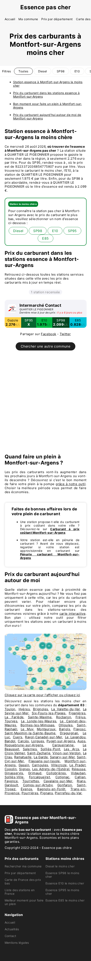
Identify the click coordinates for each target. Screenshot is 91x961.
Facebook (48, 334)
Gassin (24, 765)
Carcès (23, 741)
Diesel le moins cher (60, 866)
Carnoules (40, 765)
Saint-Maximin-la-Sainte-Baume (30, 733)
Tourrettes (30, 781)
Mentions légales (17, 942)
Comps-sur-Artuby (37, 785)
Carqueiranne (63, 745)
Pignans (46, 793)
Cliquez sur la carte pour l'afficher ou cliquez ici (42, 695)
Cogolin (11, 769)
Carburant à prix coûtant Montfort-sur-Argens (50, 530)
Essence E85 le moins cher (65, 900)
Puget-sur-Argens (61, 741)
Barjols (64, 729)
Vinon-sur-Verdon (66, 753)
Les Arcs (71, 749)
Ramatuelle (23, 757)
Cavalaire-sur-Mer (58, 781)
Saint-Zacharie (38, 753)
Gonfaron (64, 785)
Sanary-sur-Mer (62, 757)
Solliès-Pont (50, 749)
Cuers (17, 737)
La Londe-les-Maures (38, 721)
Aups (81, 741)
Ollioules (66, 725)
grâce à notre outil (70, 484)
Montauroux (46, 729)
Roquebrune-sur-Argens (24, 745)
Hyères (24, 709)
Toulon (10, 709)
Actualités (12, 929)
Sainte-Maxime (40, 717)
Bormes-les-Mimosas (37, 725)
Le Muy (27, 729)
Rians (81, 781)
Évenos (26, 789)
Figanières (77, 713)
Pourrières (30, 793)
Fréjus (80, 717)
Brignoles (40, 709)
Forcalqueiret (39, 777)
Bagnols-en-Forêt (51, 789)
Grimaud (34, 773)
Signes (24, 769)
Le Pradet (77, 765)
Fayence (11, 781)
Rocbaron (63, 717)
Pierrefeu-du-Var (68, 793)
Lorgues (37, 741)
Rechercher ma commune (23, 866)
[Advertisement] (45, 404)
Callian (80, 777)
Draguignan (69, 733)
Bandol (10, 741)
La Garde (41, 757)
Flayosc (79, 729)
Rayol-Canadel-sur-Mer (43, 737)
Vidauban (78, 773)
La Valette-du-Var (65, 709)
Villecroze (59, 765)
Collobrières (56, 773)
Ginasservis (14, 773)
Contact (10, 936)
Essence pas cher (45, 7)
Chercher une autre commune (45, 346)
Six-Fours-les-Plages (49, 713)
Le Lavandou (75, 737)
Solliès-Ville (14, 777)
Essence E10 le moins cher (65, 883)
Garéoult (11, 785)
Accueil (10, 19)
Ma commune (28, 19)
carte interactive (72, 614)
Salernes (30, 749)
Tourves (11, 721)
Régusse (78, 769)
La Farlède (14, 717)
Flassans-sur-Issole (44, 761)
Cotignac (62, 777)
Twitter (65, 334)
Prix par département (57, 19)
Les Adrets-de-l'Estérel (50, 769)
